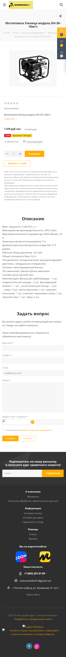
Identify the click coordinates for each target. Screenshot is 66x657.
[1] (5, 103)
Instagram (37, 646)
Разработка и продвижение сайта (33, 619)
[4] (14, 103)
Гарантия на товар (33, 521)
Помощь (33, 529)
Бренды (33, 538)
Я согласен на (29, 430)
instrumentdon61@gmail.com (35, 580)
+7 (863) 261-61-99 (34, 573)
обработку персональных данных (35, 430)
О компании (33, 491)
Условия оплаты (33, 513)
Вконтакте (29, 646)
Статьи (33, 534)
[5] (17, 103)
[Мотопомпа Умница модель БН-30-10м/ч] (33, 68)
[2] (8, 103)
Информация (33, 508)
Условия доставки (33, 517)
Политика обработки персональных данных (33, 500)
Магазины (33, 496)
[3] (11, 103)
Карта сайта (33, 594)
